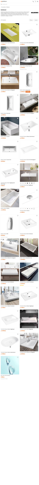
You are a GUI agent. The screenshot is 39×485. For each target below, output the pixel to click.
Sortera (36, 20)
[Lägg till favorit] (18, 24)
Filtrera (31, 20)
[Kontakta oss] (33, 1)
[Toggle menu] (37, 1)
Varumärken (3, 7)
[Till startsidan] (4, 1)
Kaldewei (8, 7)
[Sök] (1, 4)
